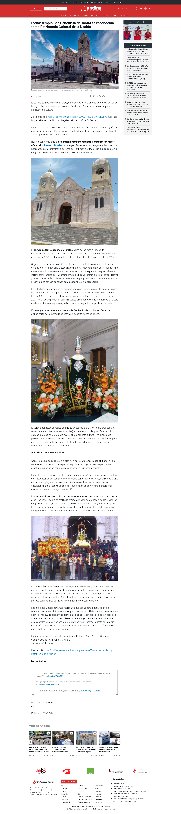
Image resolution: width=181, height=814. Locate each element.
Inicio (62, 786)
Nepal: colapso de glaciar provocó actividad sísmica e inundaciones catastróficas (136, 96)
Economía (64, 794)
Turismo (107, 2)
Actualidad (75, 15)
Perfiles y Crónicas (84, 797)
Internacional (65, 802)
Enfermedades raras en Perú (123, 786)
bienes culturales (53, 145)
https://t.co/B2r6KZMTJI (53, 676)
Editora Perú (76, 807)
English (36, 9)
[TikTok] (150, 8)
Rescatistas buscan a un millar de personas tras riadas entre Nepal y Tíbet (39, 749)
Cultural (80, 786)
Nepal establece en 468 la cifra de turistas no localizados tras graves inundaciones (137, 68)
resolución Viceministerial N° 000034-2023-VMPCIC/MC (77, 116)
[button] (30, 742)
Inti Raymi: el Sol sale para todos (124, 801)
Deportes (81, 791)
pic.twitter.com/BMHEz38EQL (47, 685)
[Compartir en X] (47, 755)
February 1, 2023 (90, 690)
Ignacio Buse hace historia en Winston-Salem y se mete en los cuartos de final (138, 113)
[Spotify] (145, 8)
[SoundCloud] (141, 8)
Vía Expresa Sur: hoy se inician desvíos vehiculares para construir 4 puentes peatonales (138, 51)
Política (63, 791)
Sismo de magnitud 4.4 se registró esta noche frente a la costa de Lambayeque (137, 104)
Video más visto (137, 22)
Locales (63, 797)
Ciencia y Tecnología (85, 799)
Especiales (84, 2)
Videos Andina (39, 726)
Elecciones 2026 (118, 784)
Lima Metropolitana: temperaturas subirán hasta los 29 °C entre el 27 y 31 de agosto (138, 130)
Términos (98, 807)
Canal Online (95, 15)
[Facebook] (118, 8)
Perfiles (74, 2)
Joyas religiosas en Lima (121, 789)
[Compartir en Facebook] (45, 755)
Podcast (115, 15)
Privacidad (106, 807)
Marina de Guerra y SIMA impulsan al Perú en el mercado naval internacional (108, 750)
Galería (85, 15)
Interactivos (99, 794)
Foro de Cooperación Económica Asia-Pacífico (129, 791)
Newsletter (125, 15)
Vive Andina (117, 2)
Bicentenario (64, 2)
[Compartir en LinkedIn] (50, 755)
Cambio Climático (84, 802)
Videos (105, 15)
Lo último (63, 15)
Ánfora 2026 (82, 788)
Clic (79, 794)
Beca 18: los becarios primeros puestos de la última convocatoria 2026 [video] (137, 77)
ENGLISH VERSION (69, 781)
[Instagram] (136, 8)
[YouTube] (132, 8)
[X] (123, 8)
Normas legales (96, 2)
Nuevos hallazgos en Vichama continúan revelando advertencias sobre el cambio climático (62, 750)
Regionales (64, 799)
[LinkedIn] (127, 8)
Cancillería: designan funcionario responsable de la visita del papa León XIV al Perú (138, 121)
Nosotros (98, 802)
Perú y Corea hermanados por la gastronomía (129, 799)
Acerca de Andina (88, 807)
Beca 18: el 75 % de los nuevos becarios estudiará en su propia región (86, 749)
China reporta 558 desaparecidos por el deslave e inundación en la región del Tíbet (138, 60)
